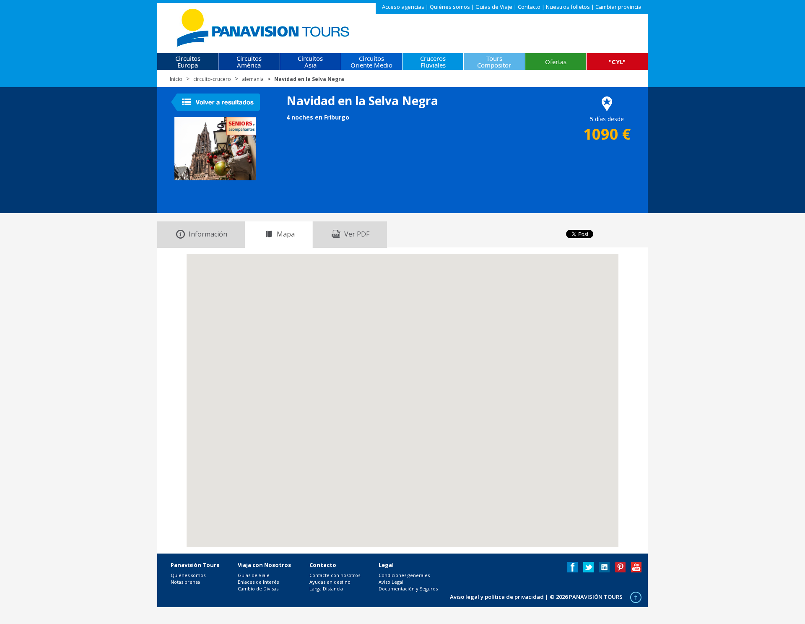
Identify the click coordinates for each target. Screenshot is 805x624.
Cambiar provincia (618, 6)
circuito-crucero (212, 79)
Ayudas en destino (330, 582)
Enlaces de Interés (258, 582)
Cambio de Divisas (258, 588)
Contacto (529, 6)
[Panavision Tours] (264, 26)
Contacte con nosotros (334, 575)
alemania (253, 79)
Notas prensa (185, 582)
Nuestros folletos (568, 6)
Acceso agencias (403, 6)
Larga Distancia (326, 588)
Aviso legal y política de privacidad (497, 597)
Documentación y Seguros (408, 588)
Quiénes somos (450, 6)
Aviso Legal (391, 582)
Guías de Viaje (493, 6)
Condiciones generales (404, 575)
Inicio (176, 79)
